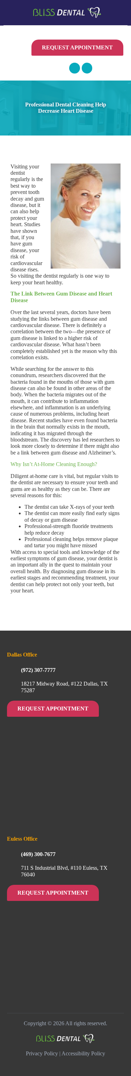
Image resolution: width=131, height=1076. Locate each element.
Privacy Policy (42, 1053)
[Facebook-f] (74, 68)
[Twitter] (87, 68)
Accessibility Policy (83, 1053)
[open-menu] (24, 51)
